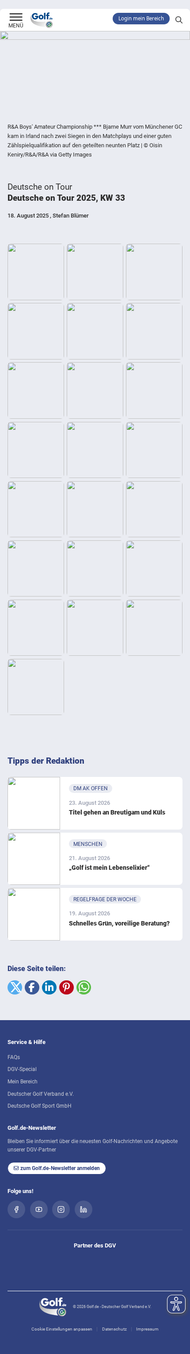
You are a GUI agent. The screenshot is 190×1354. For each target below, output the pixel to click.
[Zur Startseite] (16, 17)
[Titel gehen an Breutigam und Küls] (34, 803)
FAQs (14, 1057)
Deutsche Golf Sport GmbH (40, 1106)
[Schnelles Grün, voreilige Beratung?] (34, 914)
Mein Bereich (23, 1082)
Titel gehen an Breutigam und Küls (117, 812)
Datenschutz (114, 1329)
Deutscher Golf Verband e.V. (41, 1094)
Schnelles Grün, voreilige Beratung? (119, 923)
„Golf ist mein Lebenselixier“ (109, 867)
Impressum (147, 1329)
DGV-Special (22, 1069)
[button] (15, 987)
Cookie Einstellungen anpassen (61, 1329)
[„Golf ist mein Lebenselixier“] (34, 859)
